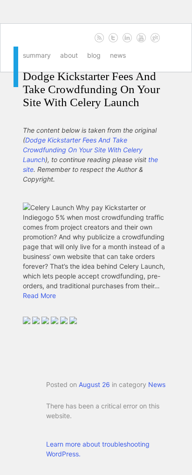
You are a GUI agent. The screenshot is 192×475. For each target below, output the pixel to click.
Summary (37, 55)
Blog (94, 55)
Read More (39, 295)
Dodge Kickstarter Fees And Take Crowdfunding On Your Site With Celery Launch (91, 89)
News (118, 55)
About (69, 55)
